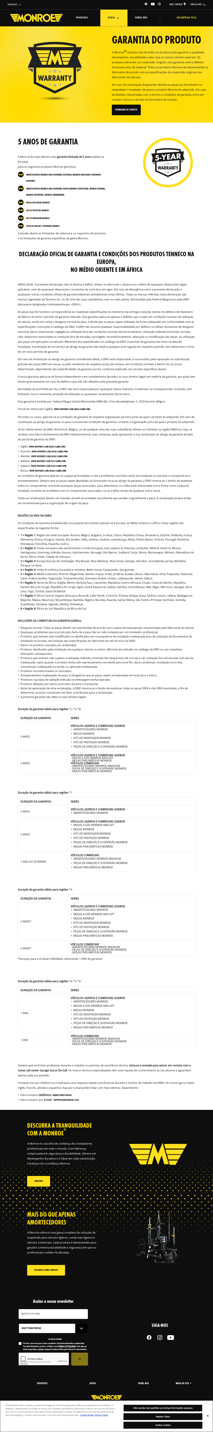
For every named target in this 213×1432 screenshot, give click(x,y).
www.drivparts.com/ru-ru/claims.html (47, 471)
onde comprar (176, 4)
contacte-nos (196, 4)
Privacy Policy (101, 1415)
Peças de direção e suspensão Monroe (43, 226)
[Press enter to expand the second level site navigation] (91, 18)
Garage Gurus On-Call (62, 1095)
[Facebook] (146, 4)
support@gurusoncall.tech (66, 1100)
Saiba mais (38, 1181)
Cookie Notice (87, 1415)
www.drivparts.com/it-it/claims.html (48, 461)
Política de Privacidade (67, 1346)
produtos (42, 1383)
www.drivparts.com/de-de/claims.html (49, 456)
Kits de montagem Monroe (38, 218)
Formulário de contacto (126, 110)
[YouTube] (153, 4)
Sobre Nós (141, 18)
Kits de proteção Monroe (37, 211)
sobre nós (143, 1383)
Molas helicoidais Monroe (38, 203)
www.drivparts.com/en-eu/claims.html (72, 409)
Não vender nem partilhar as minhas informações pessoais (163, 1407)
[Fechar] (207, 1416)
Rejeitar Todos (163, 1416)
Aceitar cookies (163, 1425)
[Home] (36, 18)
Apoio (111, 18)
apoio (93, 1383)
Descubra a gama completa (46, 1270)
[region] (106, 1416)
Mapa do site (182, 1383)
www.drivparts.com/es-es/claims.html (49, 466)
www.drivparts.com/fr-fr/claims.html (50, 452)
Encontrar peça (186, 18)
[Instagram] (159, 4)
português (13, 5)
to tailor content (55, 1339)
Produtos (82, 18)
